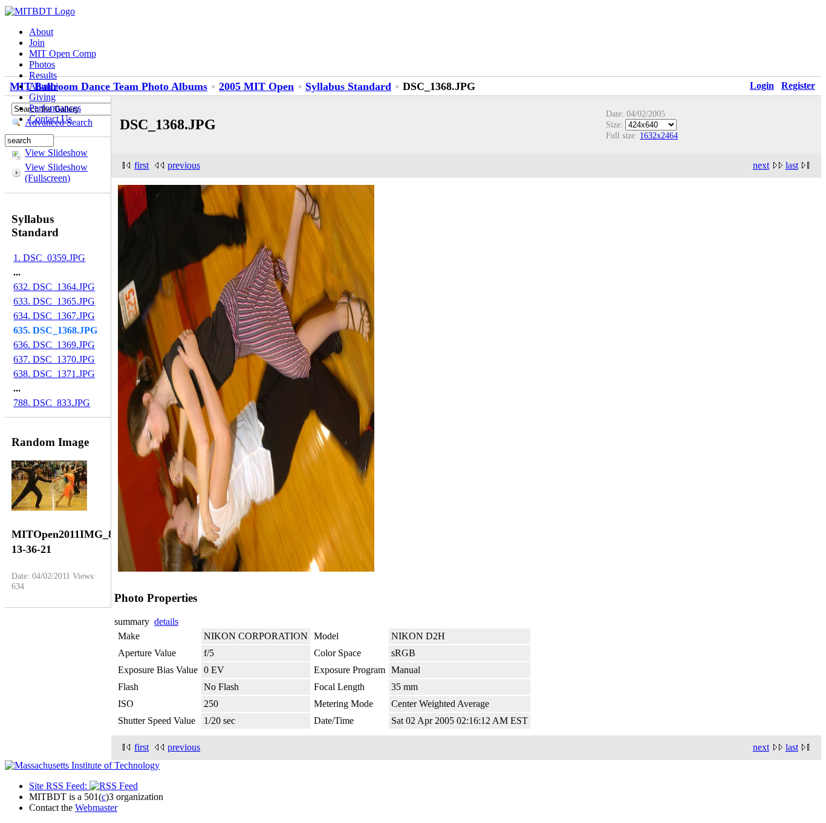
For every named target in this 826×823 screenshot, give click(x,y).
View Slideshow (56, 152)
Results (43, 75)
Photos (42, 64)
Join (37, 42)
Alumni (43, 86)
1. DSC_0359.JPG (49, 258)
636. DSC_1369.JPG (54, 345)
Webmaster (96, 807)
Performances (55, 108)
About (41, 32)
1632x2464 (659, 135)
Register (798, 85)
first (141, 165)
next (761, 165)
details (166, 621)
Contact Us (50, 119)
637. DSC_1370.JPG (54, 359)
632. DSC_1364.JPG (54, 287)
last (791, 165)
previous (183, 165)
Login (762, 85)
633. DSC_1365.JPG (54, 301)
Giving (42, 97)
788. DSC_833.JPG (51, 403)
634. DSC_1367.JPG (54, 316)
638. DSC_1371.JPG (54, 374)
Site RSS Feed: (59, 786)
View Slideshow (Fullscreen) (56, 172)
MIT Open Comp (62, 53)
